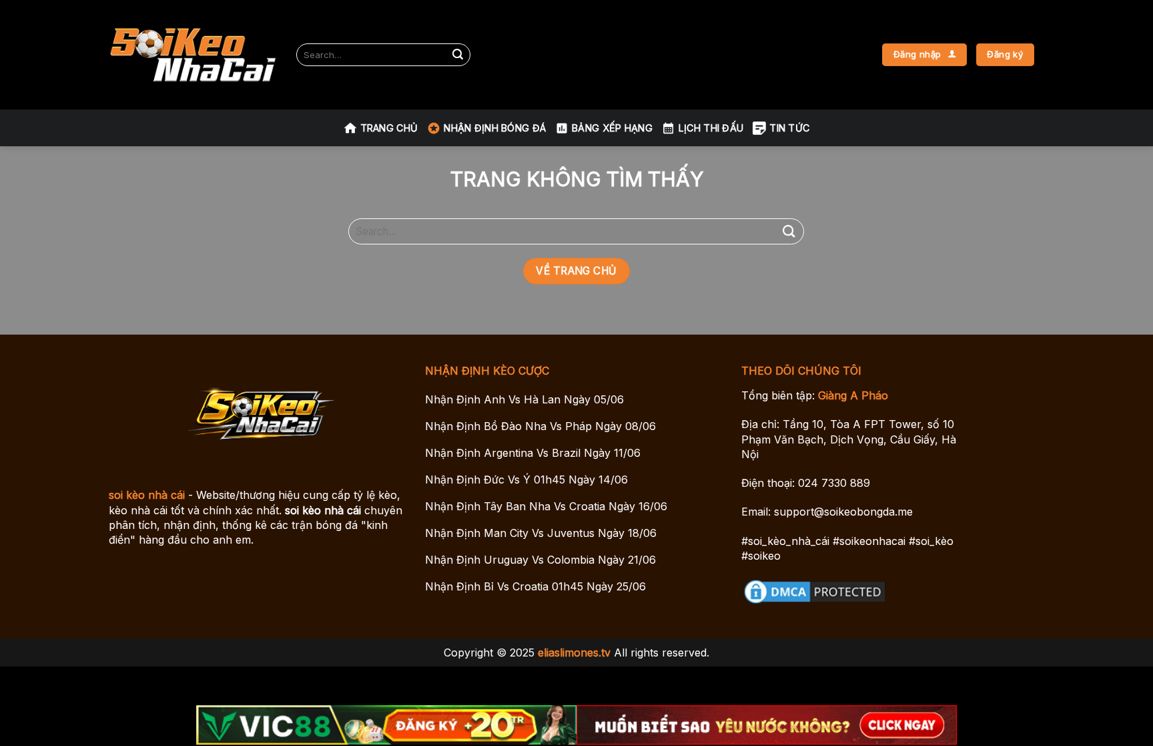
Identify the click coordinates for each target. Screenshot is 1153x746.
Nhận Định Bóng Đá (495, 128)
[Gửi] (457, 54)
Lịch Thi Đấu (711, 128)
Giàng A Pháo (853, 395)
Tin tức (789, 128)
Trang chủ (389, 128)
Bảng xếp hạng (612, 128)
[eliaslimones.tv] (192, 55)
